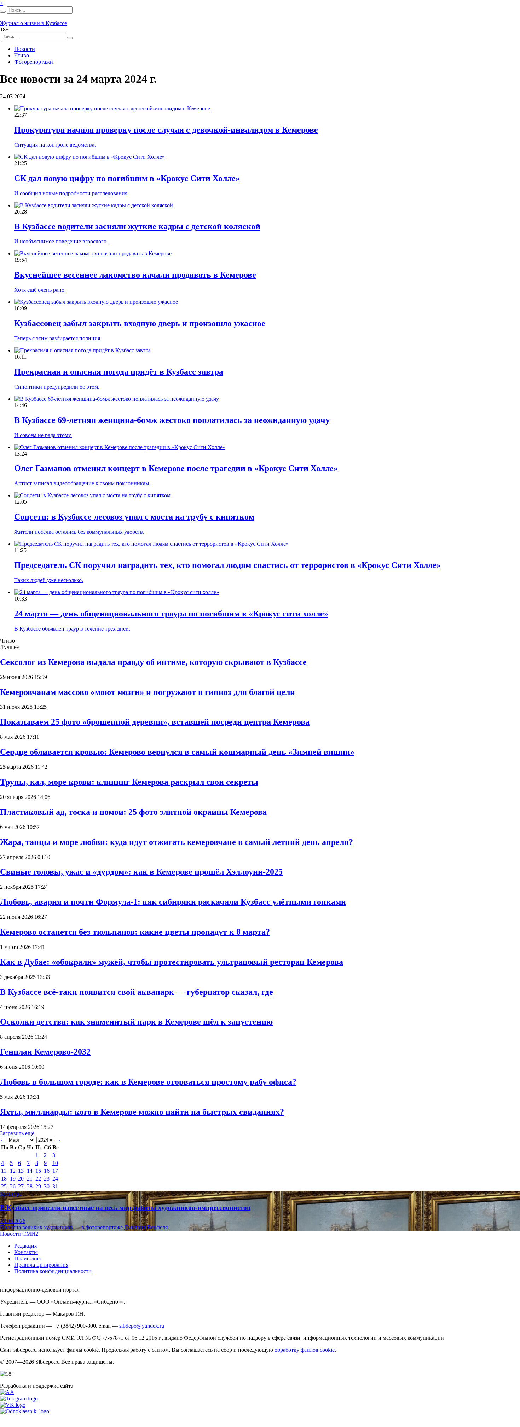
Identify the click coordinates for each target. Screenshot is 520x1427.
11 (3, 1171)
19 (13, 1179)
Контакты (26, 1252)
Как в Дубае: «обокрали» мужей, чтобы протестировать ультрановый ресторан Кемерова (171, 962)
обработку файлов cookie (305, 1350)
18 (4, 1179)
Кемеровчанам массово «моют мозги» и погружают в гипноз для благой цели (147, 692)
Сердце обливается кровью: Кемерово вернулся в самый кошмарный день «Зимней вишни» (177, 751)
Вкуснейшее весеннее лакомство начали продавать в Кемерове (135, 274)
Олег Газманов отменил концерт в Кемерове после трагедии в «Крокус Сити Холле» (176, 468)
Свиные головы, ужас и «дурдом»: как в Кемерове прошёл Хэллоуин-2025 (141, 871)
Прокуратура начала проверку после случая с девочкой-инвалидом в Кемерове (166, 129)
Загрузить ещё (17, 1133)
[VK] (12, 1405)
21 (30, 1179)
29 (38, 1186)
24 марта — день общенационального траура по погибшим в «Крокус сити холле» (171, 613)
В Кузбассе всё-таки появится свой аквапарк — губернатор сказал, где (136, 992)
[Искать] (3, 12)
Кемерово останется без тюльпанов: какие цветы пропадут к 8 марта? (135, 931)
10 (55, 1163)
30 (47, 1186)
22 (38, 1179)
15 (38, 1171)
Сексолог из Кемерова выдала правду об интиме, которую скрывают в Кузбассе (153, 662)
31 (55, 1186)
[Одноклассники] (24, 1411)
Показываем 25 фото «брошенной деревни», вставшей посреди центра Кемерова (155, 721)
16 (47, 1171)
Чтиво (21, 55)
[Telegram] (19, 1399)
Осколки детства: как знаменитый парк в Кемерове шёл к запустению (136, 1021)
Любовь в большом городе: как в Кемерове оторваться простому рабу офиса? (148, 1081)
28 (30, 1186)
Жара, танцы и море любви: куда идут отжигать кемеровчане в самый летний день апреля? (176, 842)
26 (13, 1186)
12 (13, 1171)
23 (47, 1179)
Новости (24, 49)
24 (55, 1179)
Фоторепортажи (33, 62)
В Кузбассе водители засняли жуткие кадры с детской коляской (137, 226)
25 (4, 1186)
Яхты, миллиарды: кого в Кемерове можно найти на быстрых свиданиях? (142, 1111)
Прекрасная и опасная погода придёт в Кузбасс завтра (118, 371)
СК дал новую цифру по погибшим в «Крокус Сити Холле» (127, 178)
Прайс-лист (28, 1258)
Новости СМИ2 (19, 1234)
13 (21, 1171)
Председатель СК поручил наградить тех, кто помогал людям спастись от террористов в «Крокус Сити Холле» (227, 565)
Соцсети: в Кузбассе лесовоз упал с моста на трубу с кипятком (134, 516)
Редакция (25, 1246)
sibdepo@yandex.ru (141, 1326)
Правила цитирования (41, 1265)
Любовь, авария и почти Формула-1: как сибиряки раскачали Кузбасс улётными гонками (173, 901)
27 (21, 1186)
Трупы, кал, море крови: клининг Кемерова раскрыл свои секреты (129, 782)
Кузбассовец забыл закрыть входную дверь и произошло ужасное (139, 323)
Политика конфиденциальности (53, 1271)
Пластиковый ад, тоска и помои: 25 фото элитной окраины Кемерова (133, 812)
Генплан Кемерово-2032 (45, 1051)
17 (55, 1171)
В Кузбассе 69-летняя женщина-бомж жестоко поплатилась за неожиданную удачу (172, 420)
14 (30, 1171)
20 (21, 1179)
